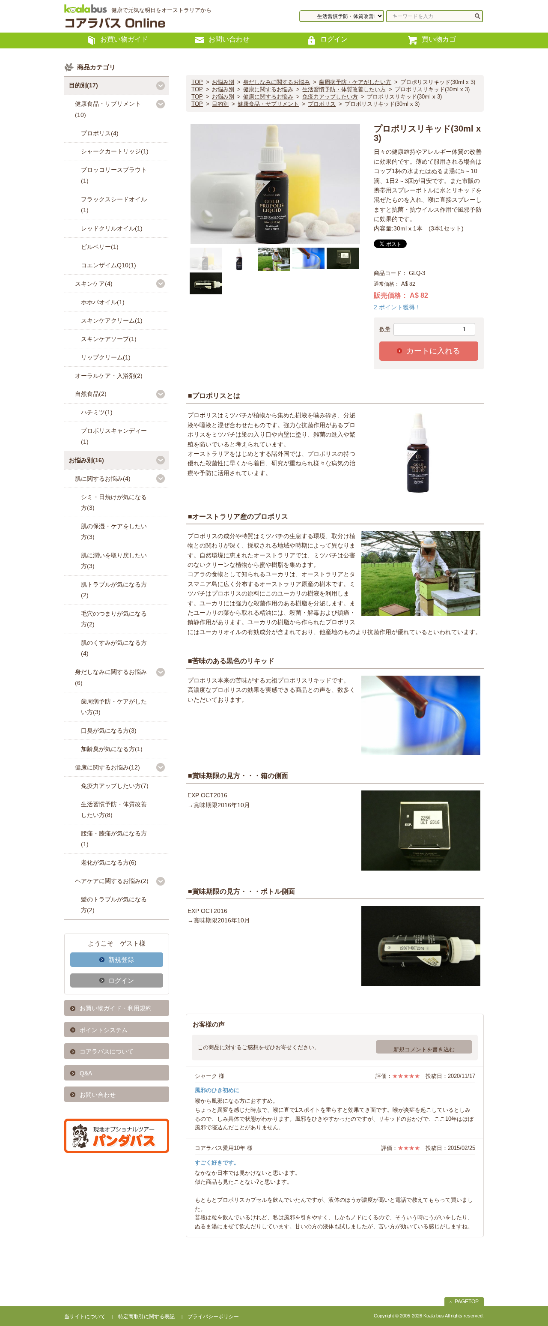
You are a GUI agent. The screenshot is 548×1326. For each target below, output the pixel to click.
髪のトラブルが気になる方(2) (114, 904)
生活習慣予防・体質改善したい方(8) (114, 809)
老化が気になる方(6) (109, 862)
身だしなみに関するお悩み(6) (111, 677)
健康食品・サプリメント (268, 104)
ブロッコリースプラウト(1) (114, 175)
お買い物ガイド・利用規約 (116, 1008)
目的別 (220, 104)
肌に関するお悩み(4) (103, 478)
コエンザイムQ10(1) (108, 265)
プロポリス (322, 104)
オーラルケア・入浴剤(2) (109, 375)
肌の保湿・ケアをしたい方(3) (114, 531)
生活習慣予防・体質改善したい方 (344, 89)
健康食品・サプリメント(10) (108, 109)
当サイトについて (84, 1317)
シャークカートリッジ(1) (115, 151)
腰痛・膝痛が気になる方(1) (114, 838)
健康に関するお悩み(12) (107, 767)
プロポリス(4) (100, 133)
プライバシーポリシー (213, 1317)
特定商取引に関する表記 (146, 1317)
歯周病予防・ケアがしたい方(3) (114, 706)
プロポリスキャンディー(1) (114, 436)
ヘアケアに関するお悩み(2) (112, 880)
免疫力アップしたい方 (330, 96)
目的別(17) (83, 85)
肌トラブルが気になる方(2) (114, 590)
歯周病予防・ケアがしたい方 (355, 82)
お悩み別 (223, 82)
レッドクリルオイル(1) (112, 228)
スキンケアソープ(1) (109, 338)
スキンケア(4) (94, 283)
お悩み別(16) (86, 460)
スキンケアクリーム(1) (112, 320)
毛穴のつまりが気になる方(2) (114, 619)
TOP (197, 82)
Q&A (86, 1073)
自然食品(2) (91, 393)
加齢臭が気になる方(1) (112, 748)
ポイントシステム (104, 1030)
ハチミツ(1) (97, 412)
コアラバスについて (107, 1051)
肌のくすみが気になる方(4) (114, 648)
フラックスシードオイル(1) (114, 204)
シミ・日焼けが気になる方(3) (114, 502)
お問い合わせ (98, 1094)
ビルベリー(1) (100, 246)
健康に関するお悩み (268, 89)
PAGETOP (467, 1302)
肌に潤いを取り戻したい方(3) (114, 560)
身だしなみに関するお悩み (276, 82)
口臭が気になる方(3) (109, 730)
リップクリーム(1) (106, 357)
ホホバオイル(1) (103, 302)
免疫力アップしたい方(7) (115, 785)
